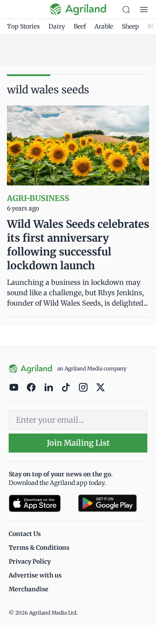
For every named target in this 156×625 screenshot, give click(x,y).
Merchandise (29, 589)
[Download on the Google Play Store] (112, 503)
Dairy (57, 26)
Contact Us (25, 534)
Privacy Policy (30, 561)
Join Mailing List (78, 443)
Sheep (130, 26)
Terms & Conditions (39, 548)
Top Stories (23, 26)
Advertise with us (35, 575)
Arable (103, 26)
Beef (80, 26)
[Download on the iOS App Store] (40, 503)
